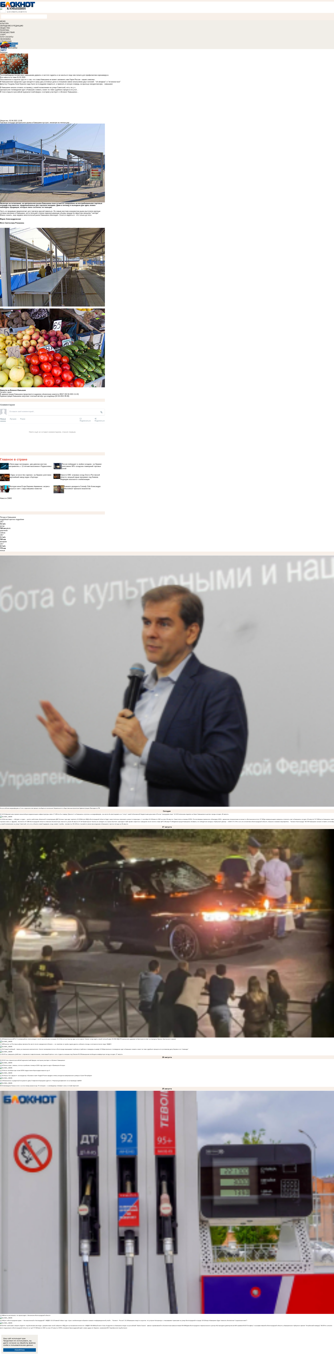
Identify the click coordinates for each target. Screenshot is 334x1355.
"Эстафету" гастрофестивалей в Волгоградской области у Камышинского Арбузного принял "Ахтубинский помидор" (283, 1325)
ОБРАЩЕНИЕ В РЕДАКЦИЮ (11, 26)
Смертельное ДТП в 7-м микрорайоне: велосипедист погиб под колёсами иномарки (30, 1039)
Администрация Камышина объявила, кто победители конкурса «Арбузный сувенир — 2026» (202, 821)
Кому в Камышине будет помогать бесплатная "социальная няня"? (226, 1320)
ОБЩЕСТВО (5, 28)
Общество (4, 121)
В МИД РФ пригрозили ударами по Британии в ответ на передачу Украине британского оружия (145, 1039)
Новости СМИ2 (6, 498)
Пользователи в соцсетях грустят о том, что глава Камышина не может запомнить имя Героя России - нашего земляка (47, 80)
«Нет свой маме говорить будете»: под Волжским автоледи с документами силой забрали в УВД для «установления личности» (44, 1325)
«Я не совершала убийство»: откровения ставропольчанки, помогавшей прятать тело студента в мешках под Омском (41, 1054)
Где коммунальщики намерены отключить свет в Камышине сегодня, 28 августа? (289, 819)
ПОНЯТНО (20, 1350)
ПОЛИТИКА (4, 30)
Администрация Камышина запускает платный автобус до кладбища (27, 396)
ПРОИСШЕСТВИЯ (7, 32)
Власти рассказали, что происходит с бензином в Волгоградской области (27, 1315)
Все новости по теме (8, 77)
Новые (3, 419)
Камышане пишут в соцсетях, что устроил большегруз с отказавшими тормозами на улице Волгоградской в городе (164, 1320)
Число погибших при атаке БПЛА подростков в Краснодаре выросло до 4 (27, 1070)
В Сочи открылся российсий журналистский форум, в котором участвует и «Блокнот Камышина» (34, 1060)
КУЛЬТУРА (4, 24)
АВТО (13, 46)
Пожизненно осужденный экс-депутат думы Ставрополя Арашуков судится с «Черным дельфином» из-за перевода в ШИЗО (43, 1080)
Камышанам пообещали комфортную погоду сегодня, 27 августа (102, 1054)
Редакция (3, 52)
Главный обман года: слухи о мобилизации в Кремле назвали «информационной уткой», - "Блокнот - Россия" (89, 1320)
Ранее (22, 419)
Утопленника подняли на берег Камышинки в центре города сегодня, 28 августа (202, 814)
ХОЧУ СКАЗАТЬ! (6, 37)
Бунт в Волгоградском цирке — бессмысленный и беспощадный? (24, 1320)
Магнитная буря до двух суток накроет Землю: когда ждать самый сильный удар (86, 1039)
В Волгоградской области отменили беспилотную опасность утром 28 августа (53, 821)
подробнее (20, 519)
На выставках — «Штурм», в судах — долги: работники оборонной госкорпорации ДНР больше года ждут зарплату (40, 819)
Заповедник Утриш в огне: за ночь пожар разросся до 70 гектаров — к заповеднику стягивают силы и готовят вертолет (41, 1085)
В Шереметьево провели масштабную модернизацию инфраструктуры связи (28, 814)
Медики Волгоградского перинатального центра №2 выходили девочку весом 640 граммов (214, 1325)
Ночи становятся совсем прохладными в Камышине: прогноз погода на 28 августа (102, 824)
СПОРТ (3, 35)
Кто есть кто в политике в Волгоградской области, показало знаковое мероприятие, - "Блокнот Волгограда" (270, 821)
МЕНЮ (2, 21)
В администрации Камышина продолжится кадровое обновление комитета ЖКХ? (32, 394)
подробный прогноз (7, 519)
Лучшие (13, 419)
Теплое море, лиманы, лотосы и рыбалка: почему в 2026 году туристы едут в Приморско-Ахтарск (34, 1065)
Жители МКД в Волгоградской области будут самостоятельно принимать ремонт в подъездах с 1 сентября (114, 819)
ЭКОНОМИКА (5, 39)
